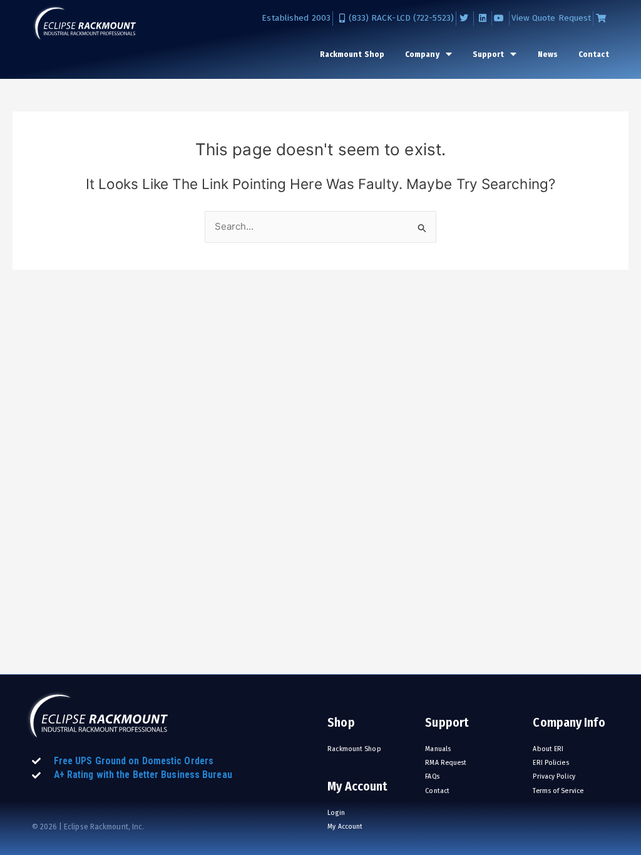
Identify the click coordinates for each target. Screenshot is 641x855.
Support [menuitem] (489, 54)
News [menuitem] (548, 54)
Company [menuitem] (422, 54)
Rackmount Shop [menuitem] (352, 54)
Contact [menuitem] (593, 54)
